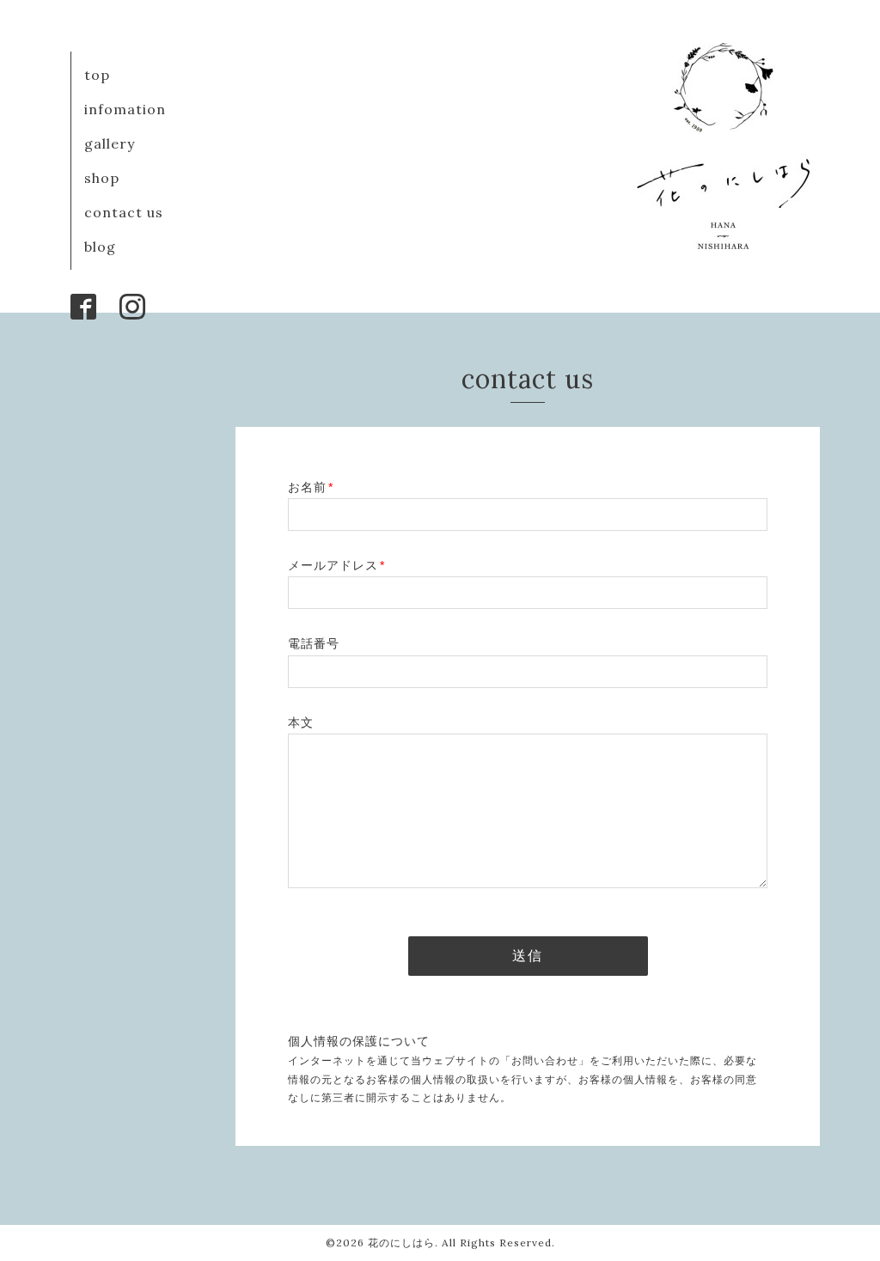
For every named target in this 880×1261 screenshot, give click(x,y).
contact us (123, 212)
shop (101, 177)
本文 (301, 722)
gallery (109, 143)
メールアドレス (336, 565)
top (97, 74)
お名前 (310, 487)
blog (100, 246)
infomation (125, 109)
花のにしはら (401, 1242)
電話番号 (313, 643)
